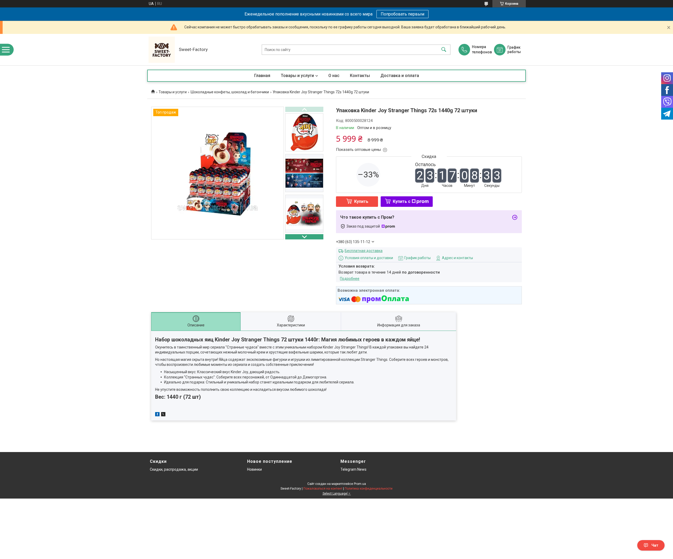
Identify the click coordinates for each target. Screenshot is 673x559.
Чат (654, 545)
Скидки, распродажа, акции (174, 469)
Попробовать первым (402, 14)
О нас (333, 75)
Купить (361, 201)
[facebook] (157, 415)
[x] (163, 415)
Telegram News (353, 469)
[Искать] (443, 50)
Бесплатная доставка (364, 251)
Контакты (360, 75)
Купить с (401, 201)
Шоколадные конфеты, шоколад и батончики (230, 92)
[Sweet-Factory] (162, 50)
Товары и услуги (297, 75)
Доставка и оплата (399, 75)
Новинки (254, 469)
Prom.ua (360, 484)
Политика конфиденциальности (368, 488)
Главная (262, 75)
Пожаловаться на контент (322, 488)
